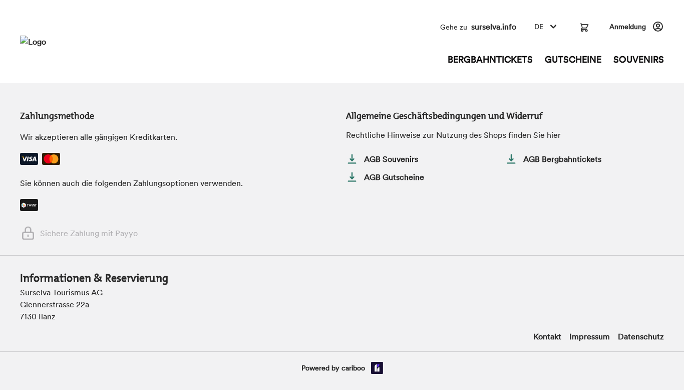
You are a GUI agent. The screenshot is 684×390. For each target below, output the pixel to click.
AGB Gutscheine (394, 177)
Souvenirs (638, 59)
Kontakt (547, 336)
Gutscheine (573, 59)
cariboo (353, 367)
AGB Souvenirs (391, 159)
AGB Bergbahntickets (562, 159)
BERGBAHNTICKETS (490, 59)
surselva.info (493, 27)
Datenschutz (641, 336)
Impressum (589, 336)
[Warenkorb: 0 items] (584, 27)
